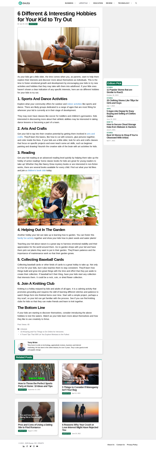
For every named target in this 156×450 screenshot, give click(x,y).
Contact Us (121, 445)
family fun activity (26, 238)
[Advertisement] (122, 42)
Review (109, 3)
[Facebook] (27, 446)
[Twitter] (30, 446)
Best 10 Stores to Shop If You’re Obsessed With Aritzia (122, 136)
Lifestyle (83, 3)
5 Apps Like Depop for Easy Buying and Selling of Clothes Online (121, 113)
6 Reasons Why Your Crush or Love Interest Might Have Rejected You (80, 427)
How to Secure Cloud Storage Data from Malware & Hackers (121, 125)
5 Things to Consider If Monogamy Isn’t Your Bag (80, 388)
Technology (123, 3)
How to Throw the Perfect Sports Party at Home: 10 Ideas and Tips (35, 384)
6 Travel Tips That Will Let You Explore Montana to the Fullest (44, 334)
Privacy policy (132, 445)
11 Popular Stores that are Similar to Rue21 (119, 91)
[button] (136, 3)
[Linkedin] (24, 446)
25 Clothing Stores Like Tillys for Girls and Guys (122, 101)
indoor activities (74, 104)
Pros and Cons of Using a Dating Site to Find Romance (35, 426)
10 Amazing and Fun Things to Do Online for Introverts (42, 332)
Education (98, 3)
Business (69, 3)
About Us (110, 445)
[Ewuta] (24, 3)
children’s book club (36, 170)
